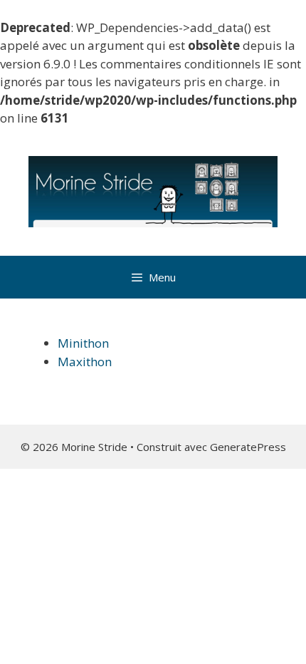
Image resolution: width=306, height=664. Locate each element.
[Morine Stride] (153, 190)
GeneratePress (248, 447)
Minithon (83, 343)
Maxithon (85, 361)
